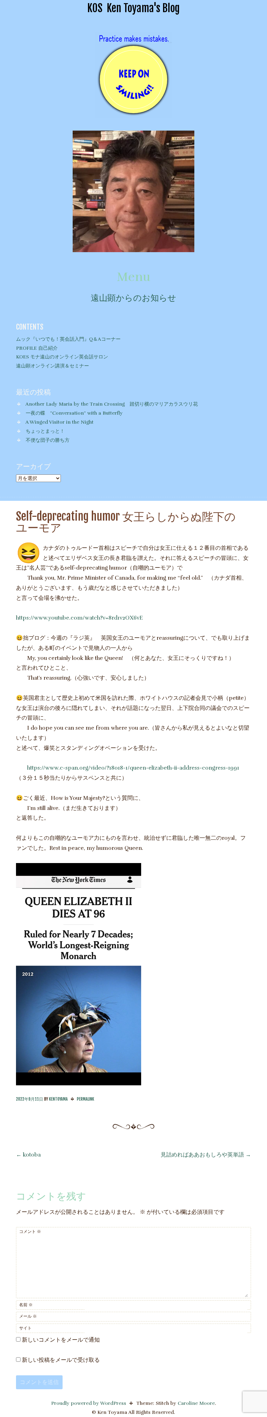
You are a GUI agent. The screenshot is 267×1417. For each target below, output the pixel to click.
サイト (25, 1328)
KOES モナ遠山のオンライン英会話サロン (62, 357)
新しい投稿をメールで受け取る (61, 1360)
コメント (30, 1231)
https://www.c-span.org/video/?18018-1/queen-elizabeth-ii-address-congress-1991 (133, 767)
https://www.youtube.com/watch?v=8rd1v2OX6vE (79, 617)
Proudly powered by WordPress (88, 1403)
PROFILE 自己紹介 (37, 348)
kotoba (28, 1154)
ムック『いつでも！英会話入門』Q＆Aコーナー (68, 339)
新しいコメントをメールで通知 (61, 1339)
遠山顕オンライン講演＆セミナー (52, 366)
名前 (26, 1304)
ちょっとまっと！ (45, 431)
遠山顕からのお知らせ (133, 298)
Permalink (85, 1099)
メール (28, 1316)
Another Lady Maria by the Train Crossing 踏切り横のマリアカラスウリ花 (111, 404)
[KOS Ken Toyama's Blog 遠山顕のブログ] (133, 250)
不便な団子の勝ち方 (48, 440)
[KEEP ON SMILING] (133, 114)
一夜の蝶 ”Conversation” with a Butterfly (74, 413)
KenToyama (58, 1099)
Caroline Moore (196, 1403)
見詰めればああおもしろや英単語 (206, 1154)
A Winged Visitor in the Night (59, 422)
